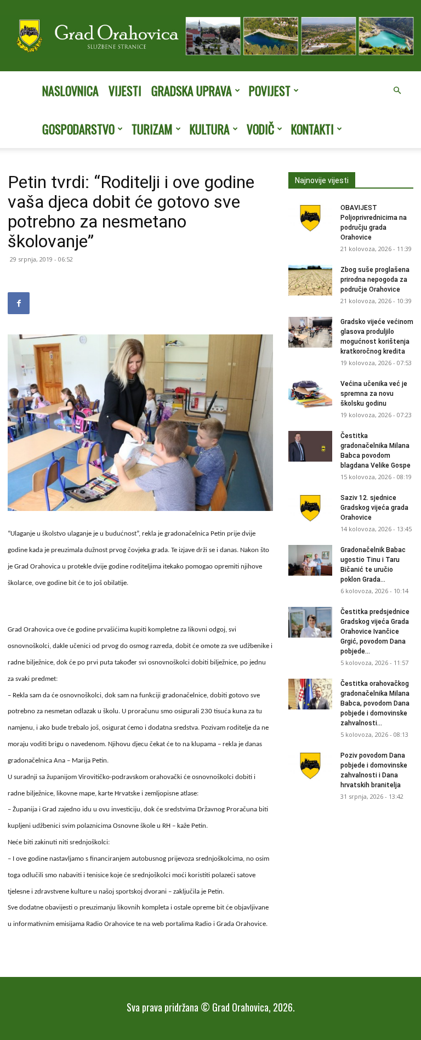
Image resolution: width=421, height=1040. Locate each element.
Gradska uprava (191, 90)
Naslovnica (70, 90)
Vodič (260, 129)
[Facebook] (19, 303)
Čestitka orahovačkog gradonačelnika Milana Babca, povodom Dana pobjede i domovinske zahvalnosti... (374, 703)
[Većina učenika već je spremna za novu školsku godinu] (310, 394)
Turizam (152, 129)
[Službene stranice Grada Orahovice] (210, 36)
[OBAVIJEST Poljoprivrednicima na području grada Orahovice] (310, 218)
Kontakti (312, 129)
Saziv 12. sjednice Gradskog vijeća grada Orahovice (374, 507)
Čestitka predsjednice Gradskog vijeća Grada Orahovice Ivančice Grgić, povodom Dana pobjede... (374, 631)
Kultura (210, 129)
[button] (397, 90)
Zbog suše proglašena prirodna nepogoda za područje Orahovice (374, 279)
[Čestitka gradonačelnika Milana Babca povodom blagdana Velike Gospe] (310, 446)
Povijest (270, 90)
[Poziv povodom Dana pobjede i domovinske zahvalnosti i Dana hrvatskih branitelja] (310, 766)
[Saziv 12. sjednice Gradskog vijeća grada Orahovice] (310, 508)
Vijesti (125, 90)
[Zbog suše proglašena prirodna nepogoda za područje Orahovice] (310, 280)
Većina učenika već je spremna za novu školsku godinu (373, 393)
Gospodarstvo (78, 129)
